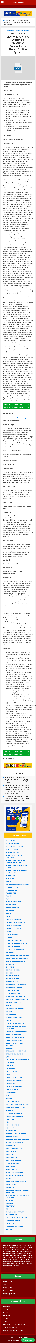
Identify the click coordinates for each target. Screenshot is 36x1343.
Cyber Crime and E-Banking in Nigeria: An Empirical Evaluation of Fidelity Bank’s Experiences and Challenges (18, 798)
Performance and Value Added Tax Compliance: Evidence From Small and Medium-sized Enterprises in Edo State (17, 787)
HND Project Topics (9, 1288)
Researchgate (7, 1315)
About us (9, 1340)
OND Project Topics (9, 1285)
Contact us (16, 1340)
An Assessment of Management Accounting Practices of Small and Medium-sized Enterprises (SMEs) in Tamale (16, 780)
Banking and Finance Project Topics (18, 31)
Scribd (5, 1321)
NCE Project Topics (9, 1282)
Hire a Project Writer (9, 1294)
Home (5, 20)
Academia (6, 1318)
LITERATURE (9, 1066)
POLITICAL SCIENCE (12, 1137)
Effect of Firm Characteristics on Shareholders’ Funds (16, 793)
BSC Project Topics (9, 1291)
